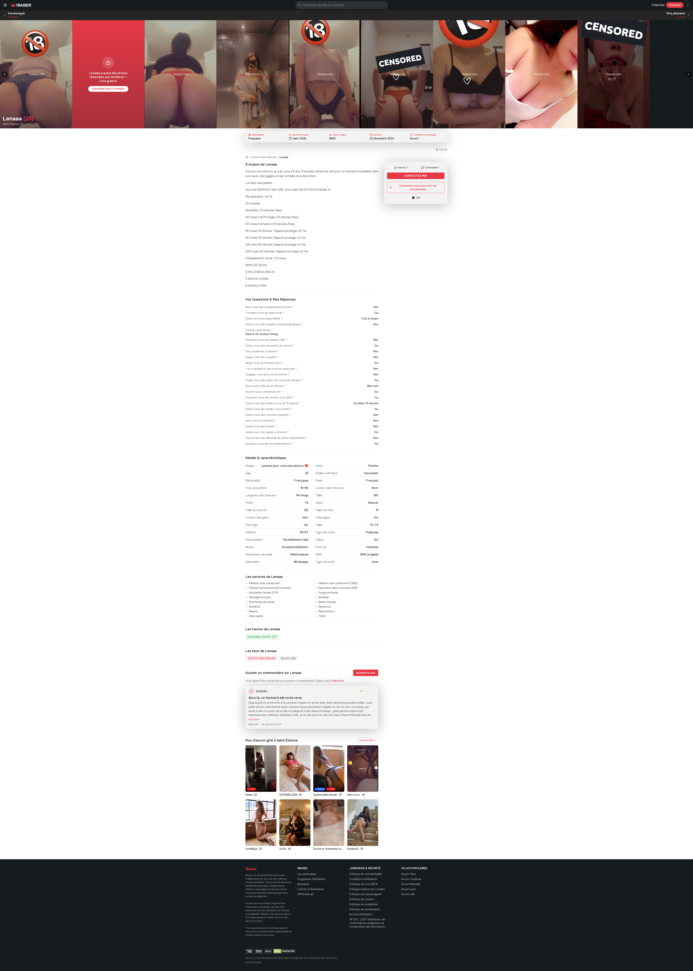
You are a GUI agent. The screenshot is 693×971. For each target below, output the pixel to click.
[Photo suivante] (688, 74)
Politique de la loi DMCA (363, 884)
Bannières (303, 884)
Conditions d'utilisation (363, 879)
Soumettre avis (365, 672)
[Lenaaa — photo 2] (180, 74)
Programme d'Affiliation (311, 879)
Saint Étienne (11, 124)
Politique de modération (363, 904)
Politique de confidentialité (365, 874)
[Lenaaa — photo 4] (325, 74)
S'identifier (658, 5)
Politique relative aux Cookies (367, 889)
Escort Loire (288, 658)
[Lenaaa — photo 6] (469, 74)
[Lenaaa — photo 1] (36, 74)
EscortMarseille (410, 884)
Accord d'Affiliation (360, 914)
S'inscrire (675, 5)
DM (418, 197)
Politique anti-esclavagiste (365, 894)
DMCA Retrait (305, 894)
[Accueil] (246, 157)
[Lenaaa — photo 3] (253, 74)
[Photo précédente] (4, 74)
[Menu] (5, 5)
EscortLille (408, 894)
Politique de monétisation (364, 909)
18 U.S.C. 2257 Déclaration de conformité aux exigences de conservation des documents (367, 923)
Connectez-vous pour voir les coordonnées (418, 187)
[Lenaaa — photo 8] (614, 74)
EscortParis (408, 874)
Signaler (443, 149)
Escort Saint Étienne (264, 157)
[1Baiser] (20, 5)
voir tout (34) (367, 740)
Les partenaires (306, 874)
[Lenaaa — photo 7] (541, 74)
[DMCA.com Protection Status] (284, 951)
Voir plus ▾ (254, 719)
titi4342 (261, 691)
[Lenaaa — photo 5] (397, 74)
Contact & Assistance (310, 889)
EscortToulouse (411, 879)
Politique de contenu (361, 899)
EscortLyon (408, 889)
